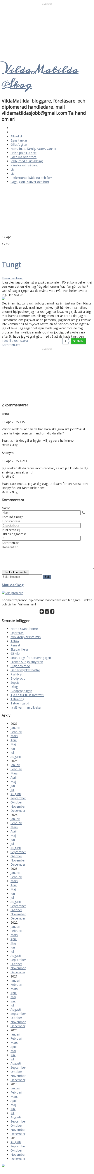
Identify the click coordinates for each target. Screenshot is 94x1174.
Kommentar (10, 543)
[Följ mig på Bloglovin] (42, 612)
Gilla (80, 341)
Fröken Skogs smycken (26, 662)
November (18, 806)
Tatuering (17, 699)
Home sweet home (24, 629)
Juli (12, 752)
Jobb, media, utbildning (26, 161)
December (17, 810)
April (13, 740)
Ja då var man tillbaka (25, 707)
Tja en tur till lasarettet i (27, 695)
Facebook (9, 250)
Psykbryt (16, 674)
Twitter (4, 250)
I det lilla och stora (23, 157)
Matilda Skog (13, 585)
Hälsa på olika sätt (23, 153)
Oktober (16, 802)
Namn (6, 508)
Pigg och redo (20, 666)
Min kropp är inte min (25, 637)
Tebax (14, 641)
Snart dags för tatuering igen (30, 658)
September (18, 798)
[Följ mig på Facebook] (52, 612)
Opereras (17, 633)
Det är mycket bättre (25, 670)
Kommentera (11, 345)
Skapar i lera (19, 649)
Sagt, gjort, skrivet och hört (29, 182)
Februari (16, 732)
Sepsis (14, 682)
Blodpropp (17, 678)
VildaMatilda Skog (40, 77)
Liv (12, 169)
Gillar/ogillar (18, 144)
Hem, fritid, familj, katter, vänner (33, 149)
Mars (14, 736)
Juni (13, 748)
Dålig (14, 687)
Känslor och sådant (24, 165)
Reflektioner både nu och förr (31, 178)
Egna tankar (18, 140)
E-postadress (11, 521)
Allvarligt (16, 136)
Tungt (11, 264)
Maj (13, 744)
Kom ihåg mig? (12, 517)
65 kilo (15, 653)
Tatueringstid (19, 703)
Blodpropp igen (21, 691)
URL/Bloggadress (14, 534)
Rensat (15, 645)
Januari (15, 728)
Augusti (15, 757)
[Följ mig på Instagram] (47, 612)
